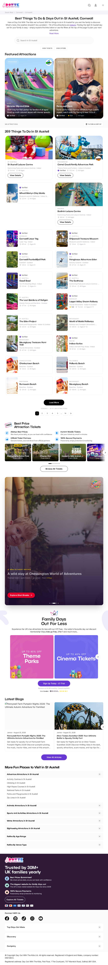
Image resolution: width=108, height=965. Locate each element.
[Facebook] (7, 918)
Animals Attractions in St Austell (21, 805)
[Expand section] (99, 805)
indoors (73, 25)
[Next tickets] (105, 452)
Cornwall (19, 12)
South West (9, 12)
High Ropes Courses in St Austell (21, 786)
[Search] (89, 5)
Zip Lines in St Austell (16, 797)
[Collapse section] (99, 774)
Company (11, 946)
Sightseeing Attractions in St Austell (23, 828)
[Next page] (71, 413)
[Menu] (103, 5)
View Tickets (47, 48)
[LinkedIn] (15, 918)
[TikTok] (24, 918)
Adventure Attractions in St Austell (23, 774)
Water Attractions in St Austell (21, 821)
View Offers (61, 48)
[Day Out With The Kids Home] (10, 5)
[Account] (96, 5)
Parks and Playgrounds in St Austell (22, 794)
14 (65, 413)
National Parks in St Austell (18, 790)
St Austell (28, 12)
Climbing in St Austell (16, 783)
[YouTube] (41, 918)
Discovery (11, 936)
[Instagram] (32, 918)
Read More (54, 33)
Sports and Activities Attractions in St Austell (27, 813)
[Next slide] (98, 656)
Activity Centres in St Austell (19, 779)
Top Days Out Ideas (16, 927)
